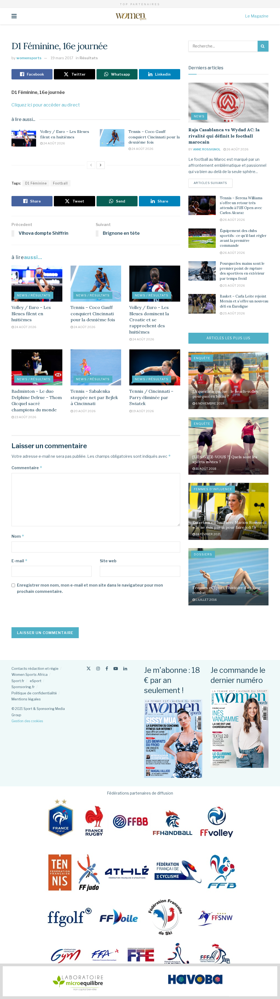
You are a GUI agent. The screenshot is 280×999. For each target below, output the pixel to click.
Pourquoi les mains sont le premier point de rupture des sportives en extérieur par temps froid (242, 271)
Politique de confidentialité (34, 693)
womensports (29, 58)
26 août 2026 (237, 149)
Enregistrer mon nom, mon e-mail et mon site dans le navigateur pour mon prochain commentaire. (90, 588)
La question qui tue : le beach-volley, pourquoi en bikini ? (225, 394)
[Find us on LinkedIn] (125, 668)
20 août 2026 (84, 411)
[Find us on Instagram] (98, 668)
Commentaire (26, 467)
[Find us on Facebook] (107, 668)
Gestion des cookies (27, 721)
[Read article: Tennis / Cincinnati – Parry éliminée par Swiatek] (154, 367)
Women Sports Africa (29, 674)
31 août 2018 (205, 469)
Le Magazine (257, 16)
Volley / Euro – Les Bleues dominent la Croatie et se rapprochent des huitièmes (149, 320)
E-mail (19, 560)
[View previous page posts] (91, 165)
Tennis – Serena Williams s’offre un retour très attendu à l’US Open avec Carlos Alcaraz (241, 205)
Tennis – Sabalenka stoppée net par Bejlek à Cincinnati (94, 397)
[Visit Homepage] (131, 16)
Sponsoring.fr (23, 687)
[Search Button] (263, 46)
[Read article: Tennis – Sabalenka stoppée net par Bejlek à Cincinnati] (96, 367)
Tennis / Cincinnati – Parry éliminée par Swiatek (151, 397)
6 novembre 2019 (209, 403)
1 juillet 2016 (206, 600)
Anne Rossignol (206, 149)
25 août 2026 (233, 285)
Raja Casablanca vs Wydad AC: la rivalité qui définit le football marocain (223, 136)
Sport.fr (17, 681)
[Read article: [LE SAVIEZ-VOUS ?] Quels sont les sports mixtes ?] (228, 446)
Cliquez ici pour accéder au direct (45, 105)
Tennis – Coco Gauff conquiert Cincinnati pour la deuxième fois (154, 137)
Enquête (202, 358)
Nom (17, 536)
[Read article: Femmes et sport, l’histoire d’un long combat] (228, 576)
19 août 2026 (143, 411)
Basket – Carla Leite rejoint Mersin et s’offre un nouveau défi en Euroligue (244, 301)
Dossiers (203, 554)
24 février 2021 (208, 534)
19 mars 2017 (62, 58)
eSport (35, 681)
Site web (108, 560)
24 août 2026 (54, 143)
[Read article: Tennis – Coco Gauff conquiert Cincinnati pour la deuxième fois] (112, 138)
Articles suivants (213, 183)
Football (60, 183)
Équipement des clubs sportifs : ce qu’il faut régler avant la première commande (243, 238)
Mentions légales (26, 699)
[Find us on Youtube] (115, 668)
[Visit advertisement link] (140, 981)
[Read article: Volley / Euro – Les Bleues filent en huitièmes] (23, 138)
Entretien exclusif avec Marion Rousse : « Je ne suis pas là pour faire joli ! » (228, 525)
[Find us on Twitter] (88, 668)
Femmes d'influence (213, 489)
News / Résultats (34, 295)
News (199, 116)
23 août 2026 (25, 417)
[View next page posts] (101, 165)
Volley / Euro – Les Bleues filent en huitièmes (64, 134)
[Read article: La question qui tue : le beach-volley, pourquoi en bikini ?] (228, 380)
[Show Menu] (14, 16)
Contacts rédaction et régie (35, 668)
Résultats (89, 58)
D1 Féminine (36, 183)
